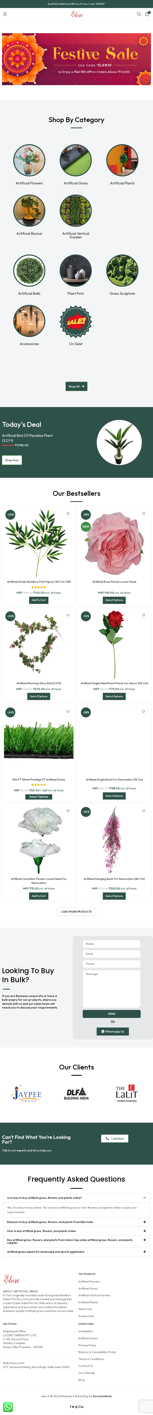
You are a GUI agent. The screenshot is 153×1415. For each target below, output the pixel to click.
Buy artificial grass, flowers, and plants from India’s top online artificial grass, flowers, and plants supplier (69, 1241)
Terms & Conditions (91, 1359)
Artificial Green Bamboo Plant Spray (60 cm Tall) (39, 582)
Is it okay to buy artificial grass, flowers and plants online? (44, 1198)
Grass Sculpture (122, 293)
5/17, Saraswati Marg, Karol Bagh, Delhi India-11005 (36, 1365)
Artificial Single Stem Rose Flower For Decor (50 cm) (114, 683)
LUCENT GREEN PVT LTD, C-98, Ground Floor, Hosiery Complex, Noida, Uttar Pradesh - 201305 (23, 1339)
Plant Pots (76, 293)
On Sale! (75, 344)
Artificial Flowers (29, 183)
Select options (38, 796)
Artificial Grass (76, 183)
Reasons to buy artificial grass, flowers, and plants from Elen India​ (50, 1222)
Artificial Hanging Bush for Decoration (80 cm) (114, 879)
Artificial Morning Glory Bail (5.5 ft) (39, 683)
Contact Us (85, 1366)
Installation (85, 1331)
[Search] (139, 14)
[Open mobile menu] (5, 14)
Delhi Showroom (13, 1363)
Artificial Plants (122, 183)
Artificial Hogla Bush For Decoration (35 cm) (114, 779)
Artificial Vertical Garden (75, 235)
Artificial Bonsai (29, 233)
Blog (81, 1380)
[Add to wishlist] (68, 513)
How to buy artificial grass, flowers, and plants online (41, 1231)
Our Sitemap (86, 1373)
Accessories (29, 344)
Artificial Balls (29, 293)
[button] (76, 1197)
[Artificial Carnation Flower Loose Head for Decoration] (39, 840)
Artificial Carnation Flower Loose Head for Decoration (39, 881)
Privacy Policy (87, 1345)
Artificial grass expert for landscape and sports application (45, 1252)
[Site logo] (76, 13)
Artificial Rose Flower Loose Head (114, 582)
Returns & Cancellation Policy (97, 1352)
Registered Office (14, 1331)
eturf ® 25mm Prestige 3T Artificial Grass (39, 779)
